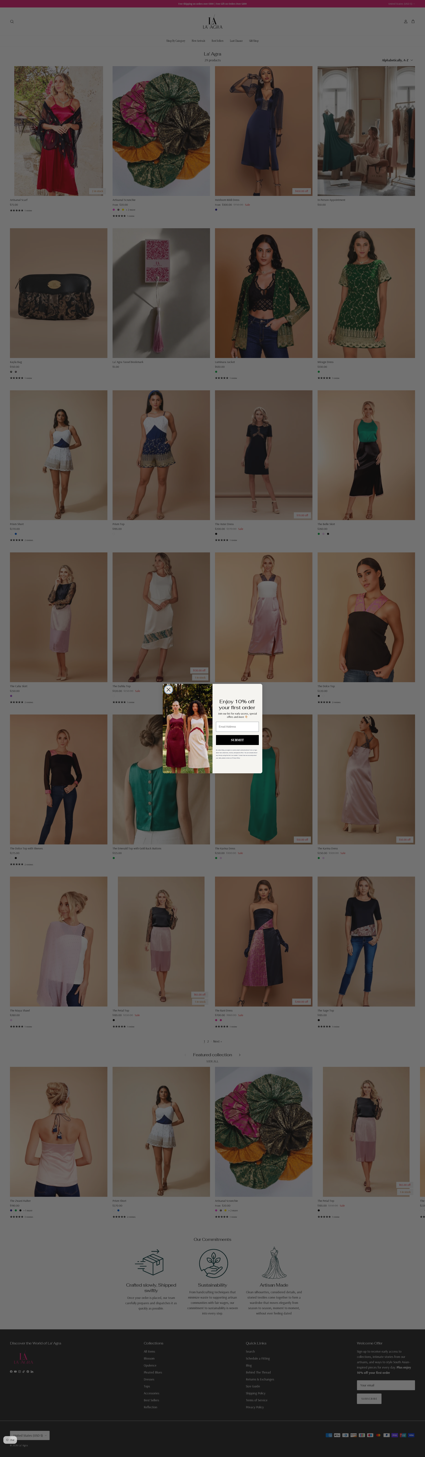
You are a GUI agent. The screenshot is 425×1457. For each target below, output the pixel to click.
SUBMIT (237, 740)
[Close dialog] (168, 689)
